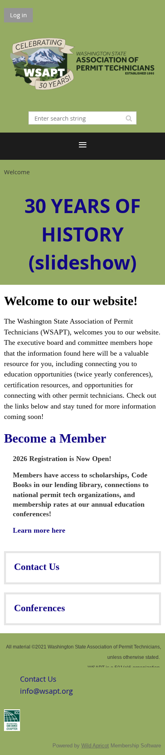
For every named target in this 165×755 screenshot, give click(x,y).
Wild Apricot (95, 746)
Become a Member (55, 438)
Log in (18, 15)
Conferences (39, 608)
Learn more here (39, 530)
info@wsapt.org (46, 691)
